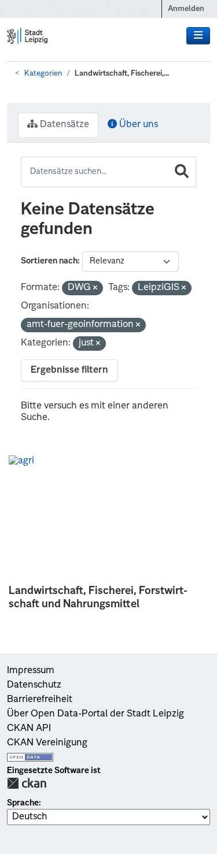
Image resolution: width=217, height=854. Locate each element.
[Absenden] (181, 172)
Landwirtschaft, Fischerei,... (122, 73)
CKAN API (29, 728)
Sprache (23, 803)
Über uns (137, 124)
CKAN (26, 783)
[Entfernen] (95, 288)
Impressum (30, 670)
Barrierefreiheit (39, 699)
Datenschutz (34, 685)
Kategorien (43, 73)
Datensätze (63, 124)
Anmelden (186, 9)
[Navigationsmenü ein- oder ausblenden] (198, 35)
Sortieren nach (49, 261)
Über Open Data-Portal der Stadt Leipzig (95, 714)
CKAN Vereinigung (47, 743)
